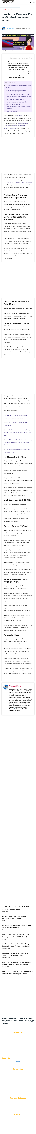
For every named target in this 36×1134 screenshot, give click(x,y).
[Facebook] (3, 1064)
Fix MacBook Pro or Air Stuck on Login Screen (18, 86)
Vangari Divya (10, 28)
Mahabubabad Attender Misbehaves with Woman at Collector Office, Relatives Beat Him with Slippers (16, 1036)
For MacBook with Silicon (15, 99)
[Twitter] (12, 1064)
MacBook (9, 10)
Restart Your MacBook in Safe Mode (18, 95)
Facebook (7, 1064)
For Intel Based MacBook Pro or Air (19, 97)
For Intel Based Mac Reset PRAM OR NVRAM (19, 108)
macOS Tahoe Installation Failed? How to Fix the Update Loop (16, 1052)
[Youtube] (21, 1064)
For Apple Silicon (13, 111)
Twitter (16, 1064)
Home (3, 10)
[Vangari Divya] (4, 28)
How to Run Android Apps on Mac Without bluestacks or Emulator (9, 1021)
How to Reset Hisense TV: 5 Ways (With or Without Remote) (17, 1119)
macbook (19, 115)
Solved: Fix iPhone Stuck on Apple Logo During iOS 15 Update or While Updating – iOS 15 (17, 432)
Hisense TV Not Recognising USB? (12, 1126)
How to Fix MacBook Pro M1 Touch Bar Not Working (26, 1020)
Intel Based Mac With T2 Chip (17, 102)
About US (18, 1061)
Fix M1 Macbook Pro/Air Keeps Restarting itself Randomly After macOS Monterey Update (18, 442)
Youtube (25, 1064)
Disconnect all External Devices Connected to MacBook (16, 91)
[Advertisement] (18, 155)
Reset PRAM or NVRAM (13, 105)
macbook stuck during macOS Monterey (19, 182)
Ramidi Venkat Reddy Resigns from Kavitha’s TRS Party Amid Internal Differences (16, 1044)
